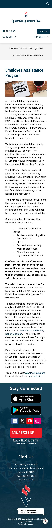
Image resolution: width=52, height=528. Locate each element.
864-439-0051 (28, 479)
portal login (35, 376)
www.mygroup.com (34, 372)
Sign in (43, 31)
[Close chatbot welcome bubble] (19, 509)
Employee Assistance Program (29, 55)
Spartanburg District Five (20, 48)
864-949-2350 (29, 475)
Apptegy (31, 524)
